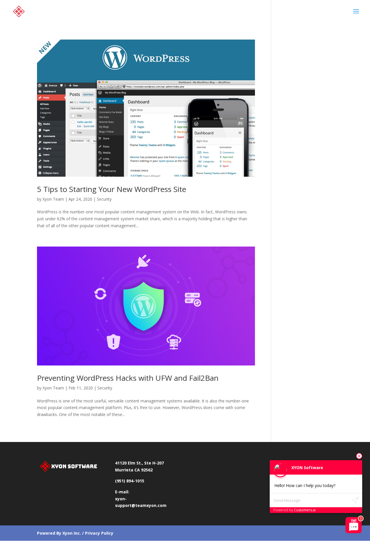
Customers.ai (305, 510)
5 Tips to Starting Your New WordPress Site (111, 189)
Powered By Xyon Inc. (59, 533)
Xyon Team (53, 199)
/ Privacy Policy (97, 533)
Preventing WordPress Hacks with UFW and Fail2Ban (128, 378)
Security (104, 199)
